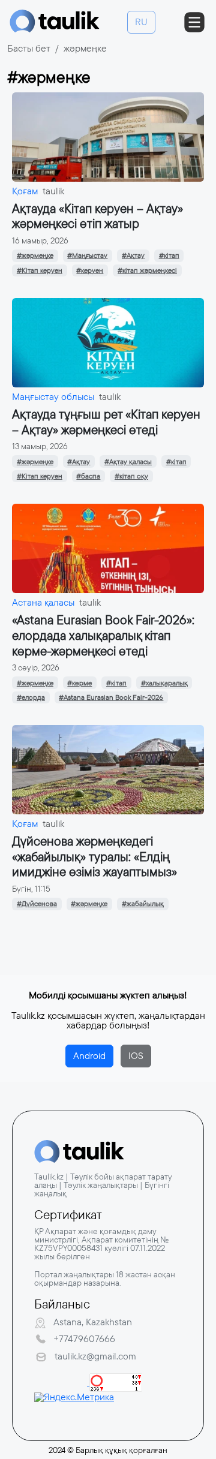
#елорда (31, 697)
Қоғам (25, 191)
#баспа (88, 476)
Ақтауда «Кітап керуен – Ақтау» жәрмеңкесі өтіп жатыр (97, 216)
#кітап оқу (131, 476)
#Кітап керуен (39, 270)
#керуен (89, 270)
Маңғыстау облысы (53, 396)
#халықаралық (164, 683)
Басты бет (28, 48)
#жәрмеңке (35, 255)
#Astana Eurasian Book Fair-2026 (111, 697)
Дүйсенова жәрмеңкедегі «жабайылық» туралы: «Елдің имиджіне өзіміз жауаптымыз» (94, 856)
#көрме (79, 683)
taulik (53, 191)
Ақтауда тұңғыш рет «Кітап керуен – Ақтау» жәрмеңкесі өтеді (106, 422)
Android (89, 1055)
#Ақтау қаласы (128, 462)
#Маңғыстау (87, 255)
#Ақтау (133, 255)
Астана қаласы (43, 602)
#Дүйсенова (37, 904)
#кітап (169, 255)
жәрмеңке (85, 48)
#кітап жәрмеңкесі (147, 270)
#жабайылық (143, 904)
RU (141, 22)
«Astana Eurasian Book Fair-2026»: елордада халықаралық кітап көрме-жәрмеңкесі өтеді (103, 635)
